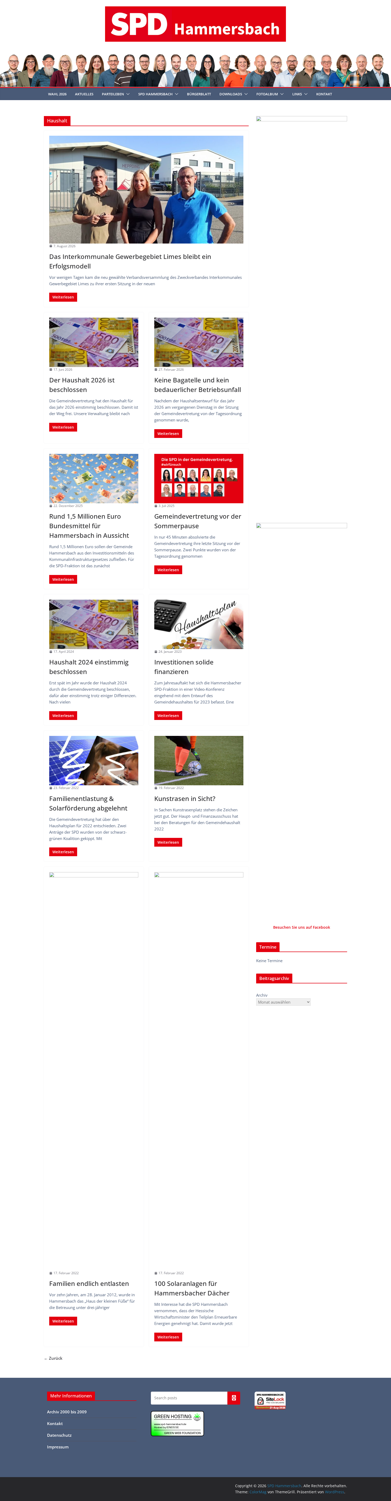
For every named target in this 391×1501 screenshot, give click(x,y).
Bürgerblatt (199, 94)
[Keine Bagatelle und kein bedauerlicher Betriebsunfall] (198, 342)
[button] (127, 94)
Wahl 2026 (57, 94)
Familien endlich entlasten (89, 1283)
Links (297, 94)
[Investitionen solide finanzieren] (198, 624)
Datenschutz (59, 1435)
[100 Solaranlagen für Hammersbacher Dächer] (198, 1071)
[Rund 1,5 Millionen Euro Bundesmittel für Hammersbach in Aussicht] (93, 478)
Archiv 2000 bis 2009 (67, 1411)
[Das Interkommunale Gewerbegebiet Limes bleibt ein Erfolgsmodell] (146, 190)
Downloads (230, 94)
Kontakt (324, 94)
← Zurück (53, 1358)
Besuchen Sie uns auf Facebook (301, 927)
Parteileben (113, 94)
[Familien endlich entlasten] (93, 1071)
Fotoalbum (267, 94)
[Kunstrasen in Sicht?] (198, 760)
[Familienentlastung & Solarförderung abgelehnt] (93, 760)
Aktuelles (84, 94)
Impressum (58, 1446)
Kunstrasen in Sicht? (184, 798)
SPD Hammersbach (155, 94)
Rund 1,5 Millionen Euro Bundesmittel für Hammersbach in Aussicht (89, 526)
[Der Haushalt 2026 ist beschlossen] (93, 342)
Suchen (233, 1398)
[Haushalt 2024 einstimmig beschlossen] (93, 624)
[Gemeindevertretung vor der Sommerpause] (198, 478)
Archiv (262, 995)
